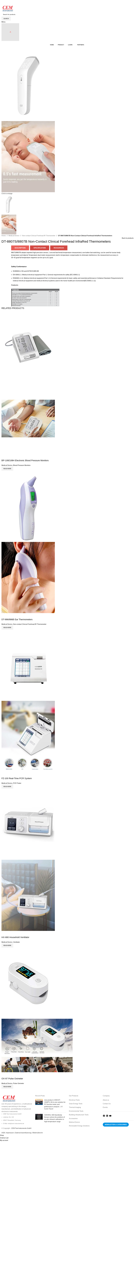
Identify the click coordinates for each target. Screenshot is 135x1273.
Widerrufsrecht (37, 1133)
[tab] (20, 247)
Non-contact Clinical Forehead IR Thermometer (38, 235)
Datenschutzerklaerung (23, 1133)
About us (106, 1100)
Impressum (10, 1133)
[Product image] (28, 418)
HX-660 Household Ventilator (15, 937)
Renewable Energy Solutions (79, 1126)
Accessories (73, 1118)
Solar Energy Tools (75, 1104)
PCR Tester (17, 783)
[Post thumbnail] (39, 1105)
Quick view (3, 456)
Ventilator (16, 942)
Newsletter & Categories (116, 1124)
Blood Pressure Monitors (21, 465)
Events (105, 1107)
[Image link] (8, 1098)
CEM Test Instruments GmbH (21, 1128)
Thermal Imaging (75, 1107)
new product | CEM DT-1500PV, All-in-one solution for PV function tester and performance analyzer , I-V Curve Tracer (54, 1104)
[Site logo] (7, 8)
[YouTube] (110, 1116)
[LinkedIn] (107, 1116)
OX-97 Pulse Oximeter (12, 1078)
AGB (3, 1133)
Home (3, 235)
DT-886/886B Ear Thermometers (17, 619)
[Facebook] (104, 1116)
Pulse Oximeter (18, 1083)
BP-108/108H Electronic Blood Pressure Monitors (25, 460)
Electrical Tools (74, 1100)
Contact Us (107, 1104)
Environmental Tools (76, 1111)
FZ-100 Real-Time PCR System (16, 778)
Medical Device (13, 235)
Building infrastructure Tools (78, 1115)
